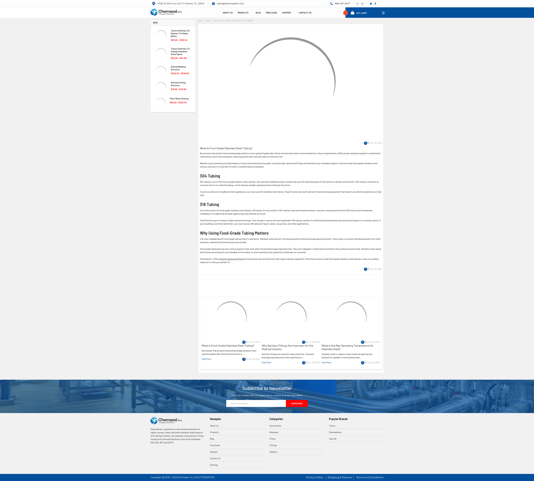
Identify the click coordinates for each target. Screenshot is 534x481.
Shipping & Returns (340, 477)
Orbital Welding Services (178, 68)
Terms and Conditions (370, 477)
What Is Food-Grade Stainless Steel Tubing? (226, 148)
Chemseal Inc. (335, 432)
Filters (272, 438)
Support (287, 12)
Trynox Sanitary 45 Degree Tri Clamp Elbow (180, 33)
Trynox (332, 425)
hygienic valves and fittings (231, 259)
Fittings (273, 445)
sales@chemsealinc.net (230, 3)
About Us (228, 12)
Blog (258, 12)
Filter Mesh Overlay (179, 98)
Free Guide (271, 12)
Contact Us (305, 12)
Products (243, 12)
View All (332, 438)
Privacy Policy (314, 477)
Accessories (275, 425)
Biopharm (274, 432)
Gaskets (273, 451)
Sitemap (214, 464)
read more (206, 359)
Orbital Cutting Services (178, 84)
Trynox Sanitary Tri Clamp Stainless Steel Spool (180, 51)
